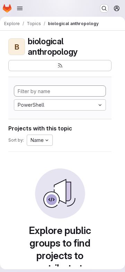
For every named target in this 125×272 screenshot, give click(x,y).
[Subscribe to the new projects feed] (59, 65)
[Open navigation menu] (19, 8)
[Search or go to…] (104, 8)
